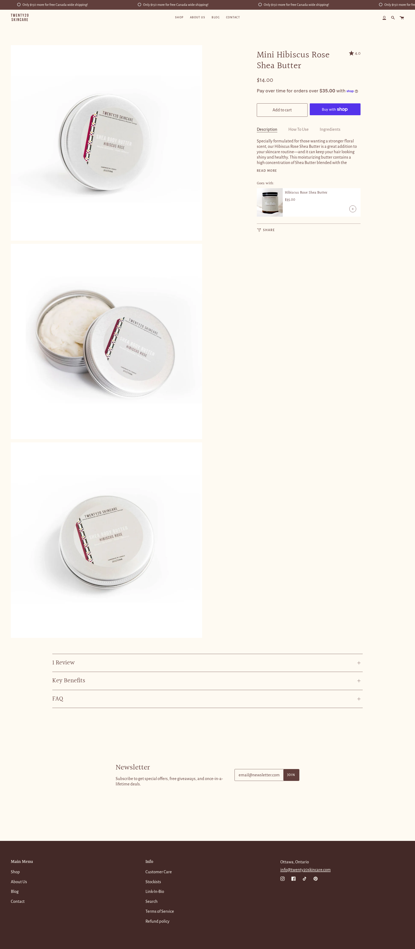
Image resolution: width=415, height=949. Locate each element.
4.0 (358, 53)
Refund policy (157, 921)
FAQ (57, 699)
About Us (19, 882)
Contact (18, 901)
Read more (267, 170)
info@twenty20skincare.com (305, 869)
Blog (15, 891)
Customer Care (158, 872)
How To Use (298, 129)
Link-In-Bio (154, 891)
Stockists (153, 882)
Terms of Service (159, 911)
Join (291, 775)
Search (151, 901)
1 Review (63, 663)
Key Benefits (68, 681)
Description (267, 129)
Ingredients (330, 129)
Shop (15, 872)
